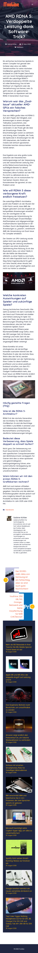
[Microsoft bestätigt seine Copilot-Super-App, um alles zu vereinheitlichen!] (19, 824)
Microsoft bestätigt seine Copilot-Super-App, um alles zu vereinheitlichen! (19, 830)
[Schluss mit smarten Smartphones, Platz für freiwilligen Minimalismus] (19, 761)
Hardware (10, 510)
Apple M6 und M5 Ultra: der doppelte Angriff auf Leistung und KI (18, 677)
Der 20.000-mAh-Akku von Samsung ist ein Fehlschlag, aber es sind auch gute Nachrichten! (22, 580)
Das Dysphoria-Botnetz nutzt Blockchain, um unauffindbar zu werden (18, 707)
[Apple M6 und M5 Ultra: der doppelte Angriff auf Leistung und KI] (19, 670)
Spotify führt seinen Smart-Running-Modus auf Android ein (18, 860)
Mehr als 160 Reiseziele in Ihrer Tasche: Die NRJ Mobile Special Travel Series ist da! (18, 647)
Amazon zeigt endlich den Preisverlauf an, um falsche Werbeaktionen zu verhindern (18, 737)
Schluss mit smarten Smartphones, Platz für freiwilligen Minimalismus (16, 767)
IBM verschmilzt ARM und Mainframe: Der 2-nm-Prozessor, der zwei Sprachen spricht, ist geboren (18, 799)
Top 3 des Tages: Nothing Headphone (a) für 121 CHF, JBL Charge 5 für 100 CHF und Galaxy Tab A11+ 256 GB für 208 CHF (19, 921)
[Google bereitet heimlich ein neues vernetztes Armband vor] (19, 884)
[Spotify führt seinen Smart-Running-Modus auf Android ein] (19, 854)
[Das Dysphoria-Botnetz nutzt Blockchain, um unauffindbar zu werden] (19, 701)
